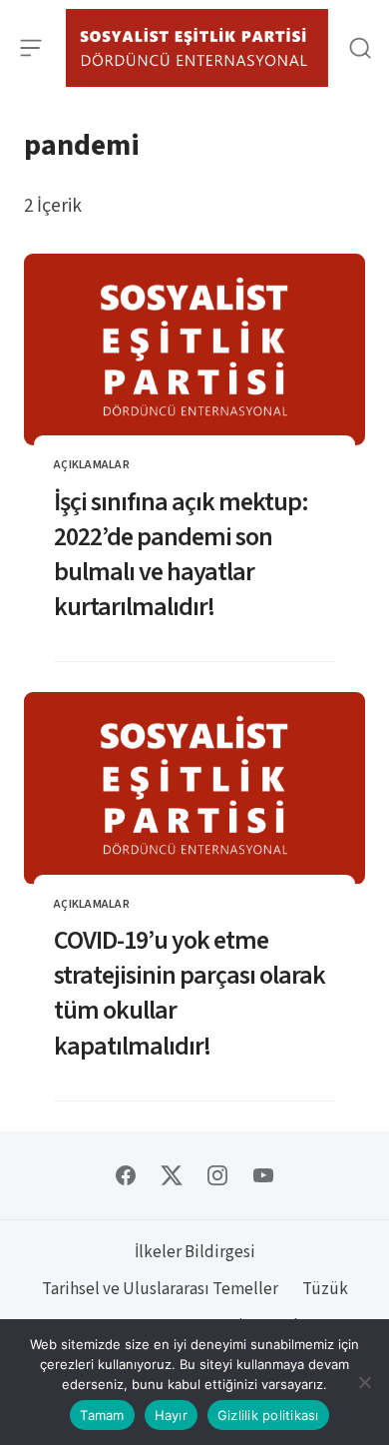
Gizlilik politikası (268, 1415)
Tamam (102, 1415)
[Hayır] (364, 1382)
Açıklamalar (92, 464)
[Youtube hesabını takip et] (263, 1175)
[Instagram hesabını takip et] (217, 1175)
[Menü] (31, 48)
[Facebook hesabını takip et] (126, 1175)
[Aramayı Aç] (359, 48)
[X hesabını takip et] (172, 1175)
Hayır (171, 1415)
